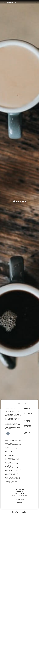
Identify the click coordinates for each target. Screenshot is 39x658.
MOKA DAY (23, 498)
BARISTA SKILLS (19, 496)
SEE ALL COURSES (19, 502)
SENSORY (14, 498)
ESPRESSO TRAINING (15, 495)
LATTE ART (22, 495)
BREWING (24, 496)
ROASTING (19, 498)
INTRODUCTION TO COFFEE (19, 499)
